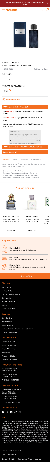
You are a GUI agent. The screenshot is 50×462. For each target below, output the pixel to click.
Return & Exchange (8, 349)
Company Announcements (11, 294)
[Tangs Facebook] (3, 412)
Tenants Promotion (8, 309)
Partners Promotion (8, 302)
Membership (6, 352)
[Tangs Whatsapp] (19, 412)
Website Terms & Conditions (12, 450)
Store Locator (6, 298)
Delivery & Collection (9, 345)
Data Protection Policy (9, 454)
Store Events (6, 287)
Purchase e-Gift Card (9, 356)
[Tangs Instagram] (7, 412)
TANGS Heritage (7, 291)
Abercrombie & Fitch (10, 62)
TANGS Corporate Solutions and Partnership (17, 329)
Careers (4, 305)
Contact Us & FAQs (8, 342)
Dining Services (7, 325)
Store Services (7, 318)
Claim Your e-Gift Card (10, 360)
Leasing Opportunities (9, 332)
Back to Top (26, 276)
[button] (25, 36)
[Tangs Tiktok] (15, 412)
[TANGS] (11, 10)
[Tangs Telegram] (11, 412)
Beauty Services (7, 322)
